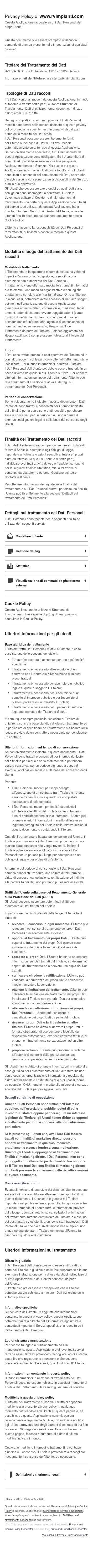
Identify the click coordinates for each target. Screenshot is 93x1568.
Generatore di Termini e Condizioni (63, 1510)
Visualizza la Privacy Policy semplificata (65, 1535)
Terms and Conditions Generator (68, 1529)
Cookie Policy (32, 618)
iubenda (9, 1515)
